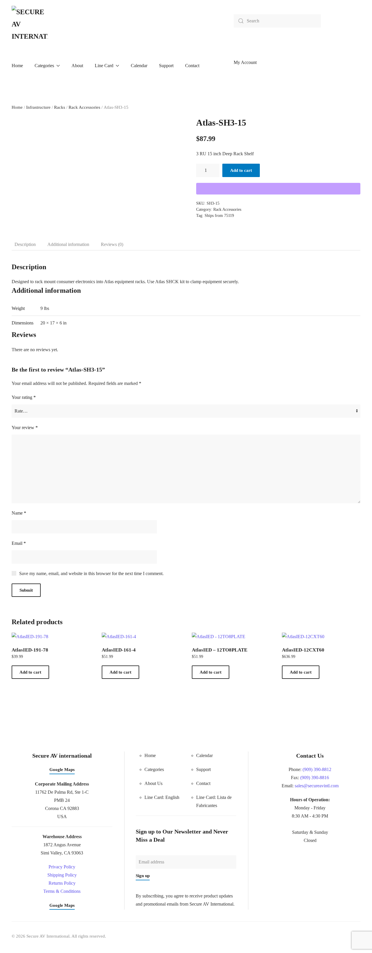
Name (19, 513)
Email (19, 543)
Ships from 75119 (219, 215)
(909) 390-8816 (314, 777)
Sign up (143, 875)
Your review (25, 427)
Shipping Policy (62, 874)
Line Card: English (161, 797)
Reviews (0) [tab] (112, 244)
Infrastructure (38, 107)
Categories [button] (44, 65)
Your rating (24, 397)
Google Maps (62, 769)
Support (166, 65)
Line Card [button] (104, 65)
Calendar (139, 65)
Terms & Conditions (62, 891)
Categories (154, 769)
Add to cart (241, 170)
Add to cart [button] (30, 672)
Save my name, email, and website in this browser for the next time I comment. (91, 573)
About (77, 65)
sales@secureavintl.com (317, 785)
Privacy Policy (62, 866)
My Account (245, 62)
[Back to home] (30, 24)
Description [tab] (25, 244)
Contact (192, 65)
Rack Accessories (84, 107)
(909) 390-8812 (317, 769)
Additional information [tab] (68, 244)
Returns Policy (62, 883)
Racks (59, 107)
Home (17, 65)
